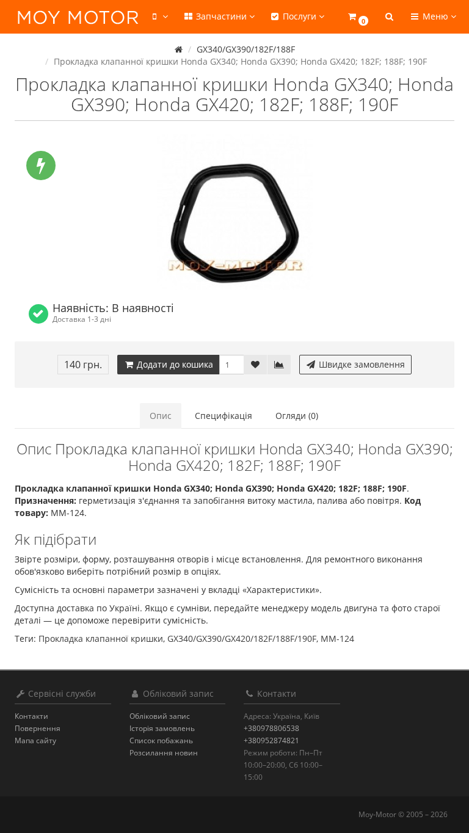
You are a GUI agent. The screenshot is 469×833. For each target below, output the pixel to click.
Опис (161, 415)
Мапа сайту (35, 740)
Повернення (37, 728)
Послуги (299, 16)
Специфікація (223, 415)
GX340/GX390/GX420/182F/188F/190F (241, 638)
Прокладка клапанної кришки (100, 638)
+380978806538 (271, 728)
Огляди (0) (296, 415)
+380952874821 (271, 740)
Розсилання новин (163, 753)
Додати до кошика (173, 364)
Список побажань (161, 740)
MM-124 (337, 638)
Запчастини (221, 16)
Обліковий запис (159, 716)
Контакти (31, 716)
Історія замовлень (162, 728)
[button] (357, 17)
